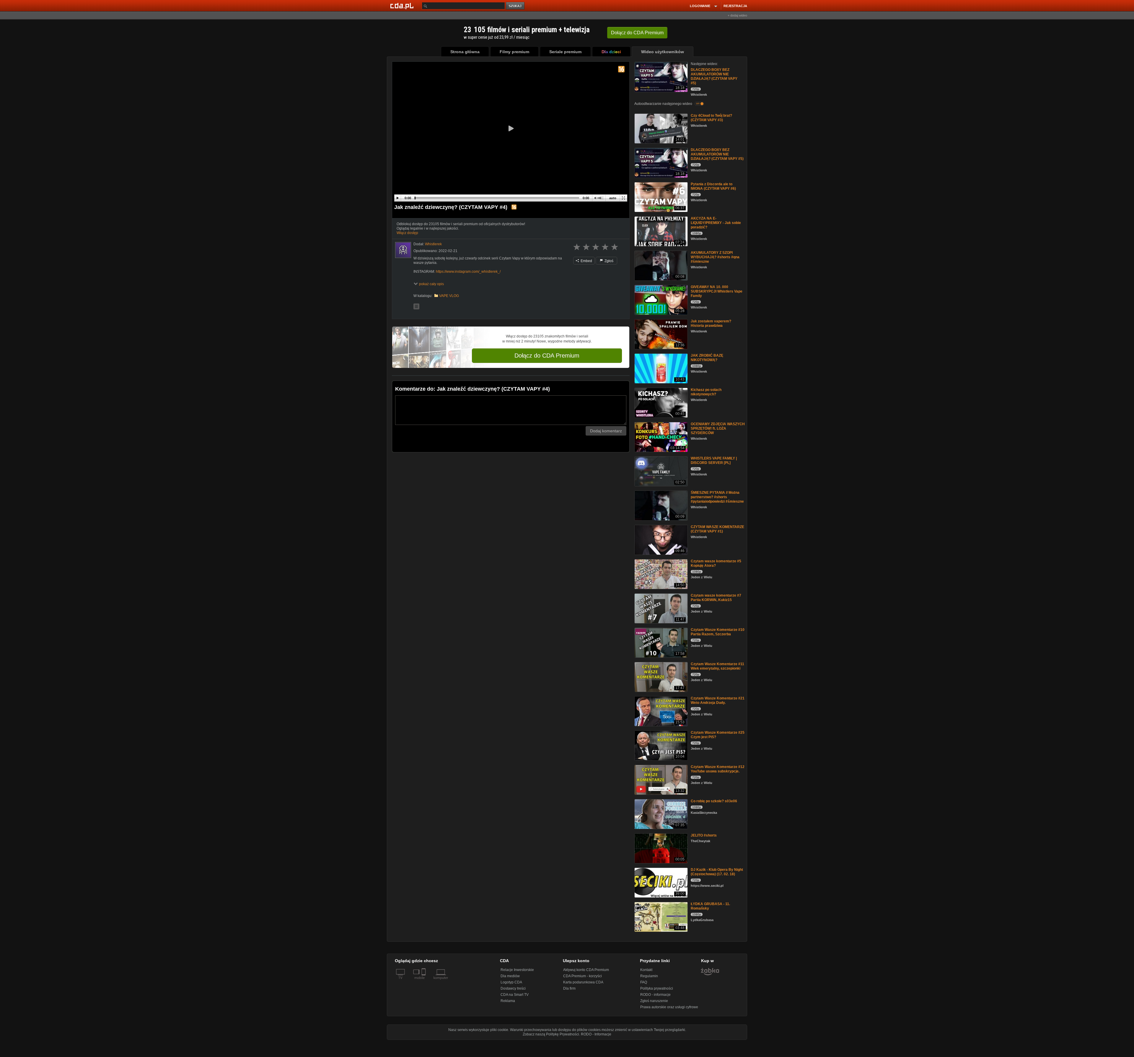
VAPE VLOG (449, 296)
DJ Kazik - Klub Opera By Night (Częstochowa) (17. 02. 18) (717, 872)
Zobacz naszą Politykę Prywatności (551, 1034)
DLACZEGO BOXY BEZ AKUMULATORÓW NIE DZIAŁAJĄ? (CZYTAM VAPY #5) (714, 76)
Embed (586, 261)
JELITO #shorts (704, 835)
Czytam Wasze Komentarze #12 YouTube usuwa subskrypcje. (717, 769)
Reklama (508, 1001)
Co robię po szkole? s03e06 (714, 801)
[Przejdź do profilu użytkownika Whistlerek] (403, 250)
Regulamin (649, 976)
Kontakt (646, 970)
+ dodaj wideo (737, 15)
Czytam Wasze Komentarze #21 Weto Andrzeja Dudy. (717, 700)
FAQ (643, 982)
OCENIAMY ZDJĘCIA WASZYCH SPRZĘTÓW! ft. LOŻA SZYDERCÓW (718, 428)
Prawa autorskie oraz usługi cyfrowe (669, 1007)
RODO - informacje (655, 995)
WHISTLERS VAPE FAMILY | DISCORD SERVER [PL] (714, 460)
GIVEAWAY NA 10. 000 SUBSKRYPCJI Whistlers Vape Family (716, 291)
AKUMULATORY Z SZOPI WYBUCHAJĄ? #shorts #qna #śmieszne (715, 257)
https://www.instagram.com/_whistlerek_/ (468, 271)
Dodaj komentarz (606, 430)
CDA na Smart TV (515, 995)
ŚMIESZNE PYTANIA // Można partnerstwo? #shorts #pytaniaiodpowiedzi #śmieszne (717, 497)
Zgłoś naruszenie (654, 1001)
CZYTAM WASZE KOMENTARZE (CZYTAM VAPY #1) (717, 529)
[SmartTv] (424, 981)
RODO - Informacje (596, 1034)
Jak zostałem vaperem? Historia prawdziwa (711, 323)
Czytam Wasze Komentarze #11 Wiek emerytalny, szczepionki (717, 666)
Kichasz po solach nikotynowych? (706, 392)
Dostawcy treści (513, 988)
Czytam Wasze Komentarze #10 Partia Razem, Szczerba (717, 632)
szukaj (515, 6)
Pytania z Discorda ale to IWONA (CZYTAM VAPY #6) (713, 186)
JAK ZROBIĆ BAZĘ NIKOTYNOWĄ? (707, 357)
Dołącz (637, 32)
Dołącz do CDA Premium (546, 355)
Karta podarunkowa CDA (583, 982)
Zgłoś (608, 261)
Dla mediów (510, 976)
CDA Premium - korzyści (582, 976)
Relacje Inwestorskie (517, 970)
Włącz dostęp (407, 233)
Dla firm (569, 988)
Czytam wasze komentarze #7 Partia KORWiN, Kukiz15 (716, 597)
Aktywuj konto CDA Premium (586, 970)
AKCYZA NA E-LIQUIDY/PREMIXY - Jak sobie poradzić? (716, 222)
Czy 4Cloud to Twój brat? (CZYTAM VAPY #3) (711, 117)
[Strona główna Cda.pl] (403, 5)
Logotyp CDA (511, 982)
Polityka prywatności (656, 988)
